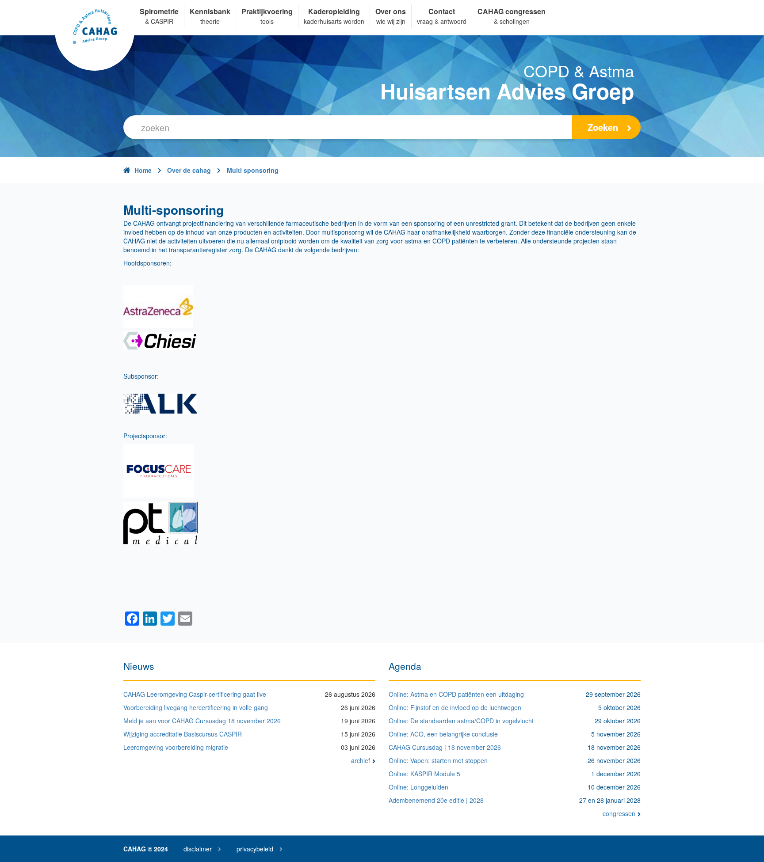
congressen (619, 813)
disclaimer (197, 848)
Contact (441, 11)
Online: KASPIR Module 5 (424, 773)
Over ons (390, 11)
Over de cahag (189, 170)
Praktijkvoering (267, 11)
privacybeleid (255, 848)
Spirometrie (159, 11)
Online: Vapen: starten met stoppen (438, 760)
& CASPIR (159, 21)
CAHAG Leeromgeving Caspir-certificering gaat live (194, 694)
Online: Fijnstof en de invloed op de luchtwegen (455, 707)
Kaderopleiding (334, 11)
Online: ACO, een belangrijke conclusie (443, 733)
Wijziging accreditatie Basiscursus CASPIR (182, 733)
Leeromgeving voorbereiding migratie (175, 747)
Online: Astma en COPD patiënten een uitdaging (456, 694)
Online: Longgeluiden (418, 786)
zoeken (603, 127)
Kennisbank (210, 11)
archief (360, 760)
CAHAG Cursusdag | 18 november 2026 (445, 747)
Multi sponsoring (253, 170)
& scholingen (512, 21)
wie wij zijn (390, 21)
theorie (210, 21)
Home (143, 170)
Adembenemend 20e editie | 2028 (436, 800)
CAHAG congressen (512, 11)
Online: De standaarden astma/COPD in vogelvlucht (461, 720)
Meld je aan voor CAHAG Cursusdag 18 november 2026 (202, 720)
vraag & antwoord (441, 21)
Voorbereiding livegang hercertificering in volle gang (195, 707)
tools (267, 21)
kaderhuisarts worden (334, 21)
